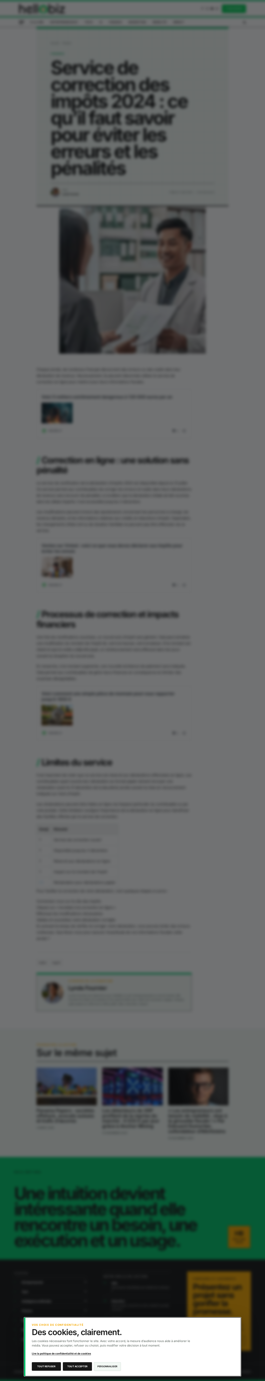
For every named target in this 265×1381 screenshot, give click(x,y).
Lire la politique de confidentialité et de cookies (61, 1353)
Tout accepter (77, 1366)
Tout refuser (46, 1366)
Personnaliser (107, 1366)
